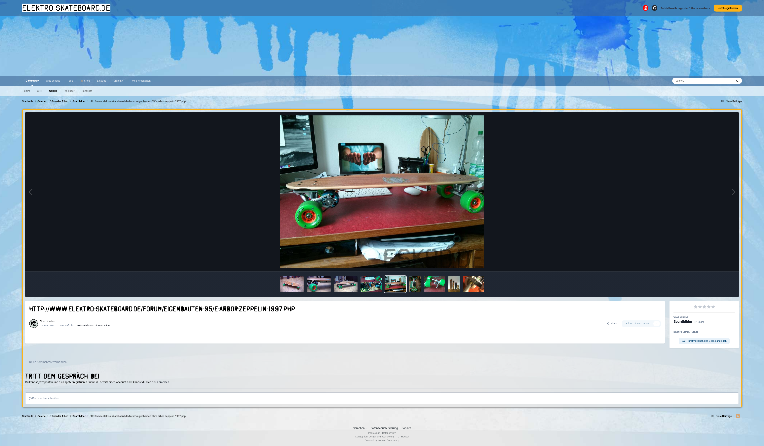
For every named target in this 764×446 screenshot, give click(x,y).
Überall (724, 80)
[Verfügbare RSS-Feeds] (738, 416)
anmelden (163, 382)
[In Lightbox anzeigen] (382, 191)
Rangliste (87, 90)
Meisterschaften (141, 80)
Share (613, 323)
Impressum (374, 433)
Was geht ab (53, 80)
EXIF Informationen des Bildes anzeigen (704, 340)
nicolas (50, 321)
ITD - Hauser (402, 436)
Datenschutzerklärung (384, 428)
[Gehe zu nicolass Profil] (33, 323)
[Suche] (737, 81)
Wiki (39, 90)
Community (32, 80)
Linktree (101, 80)
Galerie (53, 90)
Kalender (69, 90)
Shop (87, 80)
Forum (26, 90)
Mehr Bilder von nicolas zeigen (94, 325)
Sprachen (359, 428)
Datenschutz (389, 433)
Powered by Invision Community (382, 440)
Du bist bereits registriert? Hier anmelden (685, 8)
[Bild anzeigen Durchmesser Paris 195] (473, 284)
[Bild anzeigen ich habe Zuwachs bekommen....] (454, 284)
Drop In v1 (119, 80)
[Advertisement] (382, 46)
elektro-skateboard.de (66, 8)
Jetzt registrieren (728, 8)
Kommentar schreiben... (47, 398)
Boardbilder (682, 321)
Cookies (406, 428)
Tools (70, 80)
